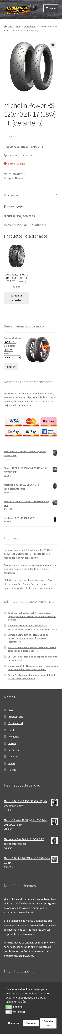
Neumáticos (30, 26)
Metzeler (13, 750)
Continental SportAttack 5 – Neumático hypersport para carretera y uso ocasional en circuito (32, 616)
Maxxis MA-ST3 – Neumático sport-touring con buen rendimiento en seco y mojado (33, 667)
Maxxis (12, 743)
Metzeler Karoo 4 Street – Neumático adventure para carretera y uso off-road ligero (32, 627)
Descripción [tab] (11, 195)
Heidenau (13, 736)
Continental (15, 723)
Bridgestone (15, 716)
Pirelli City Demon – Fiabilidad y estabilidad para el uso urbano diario (31, 677)
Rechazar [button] (13, 1023)
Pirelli (12, 770)
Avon (11, 710)
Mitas (11, 763)
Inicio (10, 26)
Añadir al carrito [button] (16, 298)
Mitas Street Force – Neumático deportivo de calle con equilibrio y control (32, 649)
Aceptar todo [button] (48, 1023)
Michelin (13, 756)
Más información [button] (16, 1001)
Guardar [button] (31, 1023)
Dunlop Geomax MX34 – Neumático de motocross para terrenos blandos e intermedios (28, 638)
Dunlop (12, 730)
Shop (18, 26)
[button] (53, 45)
